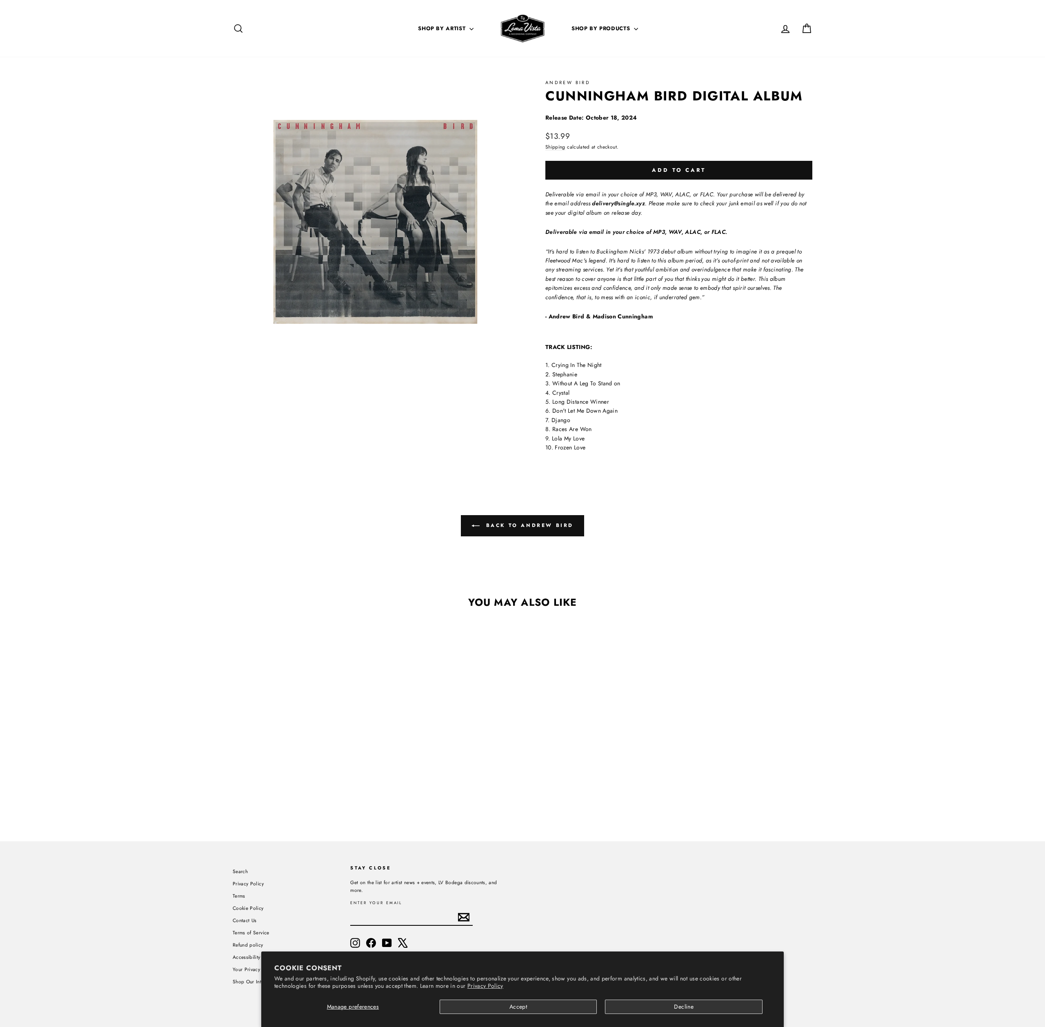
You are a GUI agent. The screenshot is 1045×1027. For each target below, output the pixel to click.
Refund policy (248, 944)
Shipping (555, 146)
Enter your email (376, 903)
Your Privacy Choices (256, 969)
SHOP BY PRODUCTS (601, 28)
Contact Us (245, 920)
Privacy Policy (485, 986)
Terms (239, 895)
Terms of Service (251, 932)
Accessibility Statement (258, 957)
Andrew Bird (567, 82)
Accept (518, 1007)
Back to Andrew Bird (528, 525)
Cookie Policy (248, 908)
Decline (683, 1007)
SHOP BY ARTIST (442, 28)
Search (240, 871)
